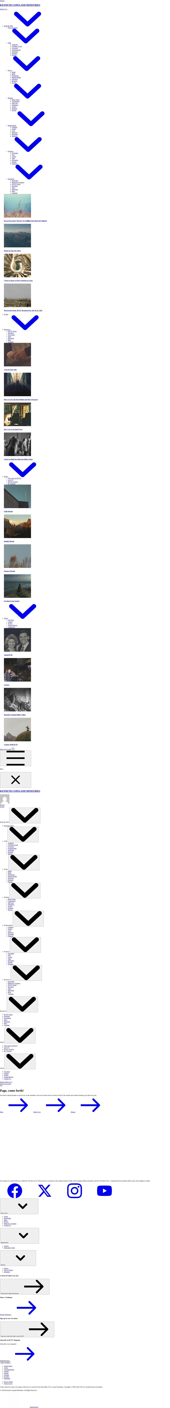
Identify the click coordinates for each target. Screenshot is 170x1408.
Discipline (15, 153)
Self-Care (15, 103)
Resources (11, 179)
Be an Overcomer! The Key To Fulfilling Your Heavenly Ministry (25, 221)
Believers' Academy (14, 983)
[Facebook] (15, 1197)
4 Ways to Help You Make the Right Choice (18, 459)
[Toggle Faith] (23, 834)
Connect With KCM (11, 744)
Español (6, 1377)
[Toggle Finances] (25, 945)
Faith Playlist (8, 511)
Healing (10, 98)
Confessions (15, 101)
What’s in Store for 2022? (12, 251)
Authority (15, 44)
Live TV (10, 480)
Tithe (13, 158)
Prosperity (15, 160)
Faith (9, 43)
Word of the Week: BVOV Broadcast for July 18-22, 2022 (23, 310)
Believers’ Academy (18, 182)
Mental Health (16, 77)
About (6, 618)
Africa (6, 1368)
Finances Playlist (9, 571)
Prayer (10, 70)
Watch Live (3, 9)
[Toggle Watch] (19, 1035)
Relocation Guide (9, 1248)
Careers (10, 622)
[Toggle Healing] (24, 890)
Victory (14, 107)
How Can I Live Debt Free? (13, 429)
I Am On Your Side (10, 370)
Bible (13, 74)
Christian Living (17, 46)
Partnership (7, 1218)
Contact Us (11, 627)
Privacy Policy (8, 1382)
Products (14, 53)
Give (5, 1084)
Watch (6, 476)
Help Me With (8, 26)
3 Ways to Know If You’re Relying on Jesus (18, 280)
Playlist (14, 55)
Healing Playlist (9, 541)
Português (7, 1378)
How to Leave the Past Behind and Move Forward (21, 399)
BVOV (6, 1222)
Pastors (6, 1268)
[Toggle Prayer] (23, 862)
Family (14, 129)
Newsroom (11, 335)
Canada (6, 1371)
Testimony (15, 105)
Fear (13, 155)
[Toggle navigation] (15, 758)
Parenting (15, 134)
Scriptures (15, 52)
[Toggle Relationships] (28, 918)
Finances (10, 151)
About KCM (8, 655)
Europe (6, 1373)
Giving (14, 156)
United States (8, 1366)
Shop (13, 188)
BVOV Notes (16, 184)
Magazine (15, 189)
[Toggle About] (19, 1061)
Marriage (14, 132)
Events (6, 314)
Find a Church (8, 1270)
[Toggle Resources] (26, 973)
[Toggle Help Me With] (24, 815)
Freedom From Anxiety (12, 601)
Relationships (12, 125)
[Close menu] (15, 780)
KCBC (10, 623)
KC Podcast (11, 483)
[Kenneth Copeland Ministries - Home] (85, 1177)
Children (14, 127)
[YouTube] (104, 1197)
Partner (2, 1)
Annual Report (12, 625)
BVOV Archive (13, 482)
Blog (13, 191)
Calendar (14, 193)
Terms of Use (8, 1383)
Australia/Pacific (9, 1369)
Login (9, 1084)
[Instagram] (75, 1197)
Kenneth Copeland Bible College (15, 715)
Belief (14, 72)
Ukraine (6, 1375)
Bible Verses (16, 100)
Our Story (11, 620)
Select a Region (5, 1362)
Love (13, 131)
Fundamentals (16, 50)
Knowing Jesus (12, 28)
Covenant (15, 48)
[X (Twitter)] (45, 1197)
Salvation (15, 79)
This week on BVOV (14, 478)
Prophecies (15, 76)
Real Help (15, 181)
